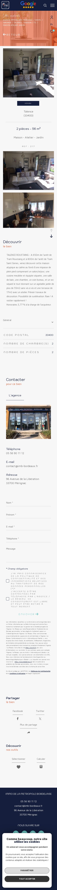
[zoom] (28, 189)
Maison (27, 22)
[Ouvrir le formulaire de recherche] (45, 5)
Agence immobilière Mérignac (18, 20)
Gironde (7, 22)
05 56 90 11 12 (15, 453)
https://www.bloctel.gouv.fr (23, 662)
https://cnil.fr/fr (30, 648)
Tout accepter (27, 878)
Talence (18, 22)
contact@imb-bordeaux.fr (22, 466)
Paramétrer (27, 870)
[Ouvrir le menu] (52, 5)
